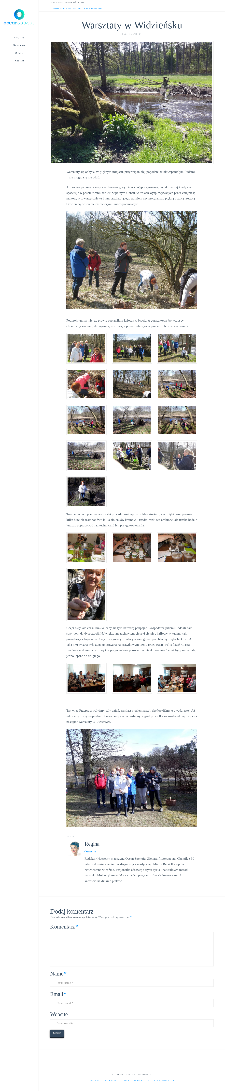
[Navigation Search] (19, 67)
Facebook (91, 851)
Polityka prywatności (161, 1080)
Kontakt (139, 1080)
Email (58, 994)
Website (59, 1014)
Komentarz (64, 927)
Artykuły (95, 1080)
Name (58, 974)
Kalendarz (111, 1080)
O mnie (126, 1080)
